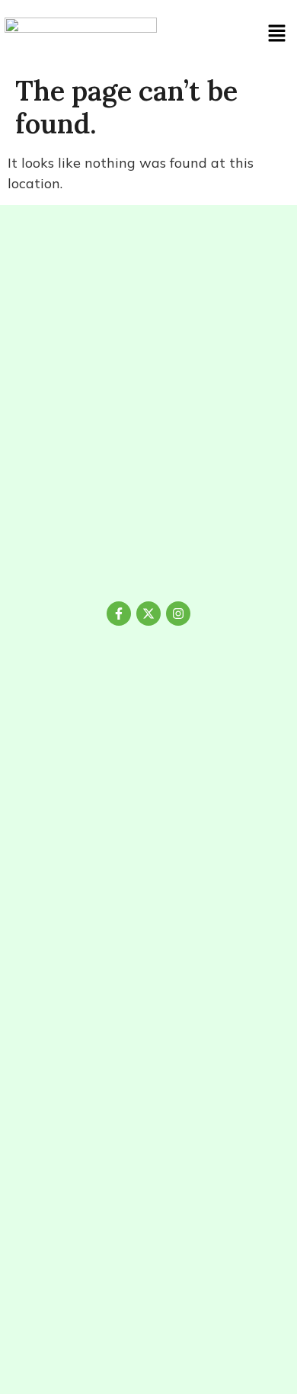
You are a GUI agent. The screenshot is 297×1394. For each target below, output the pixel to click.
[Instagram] (178, 613)
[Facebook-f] (119, 613)
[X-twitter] (148, 613)
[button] (276, 34)
